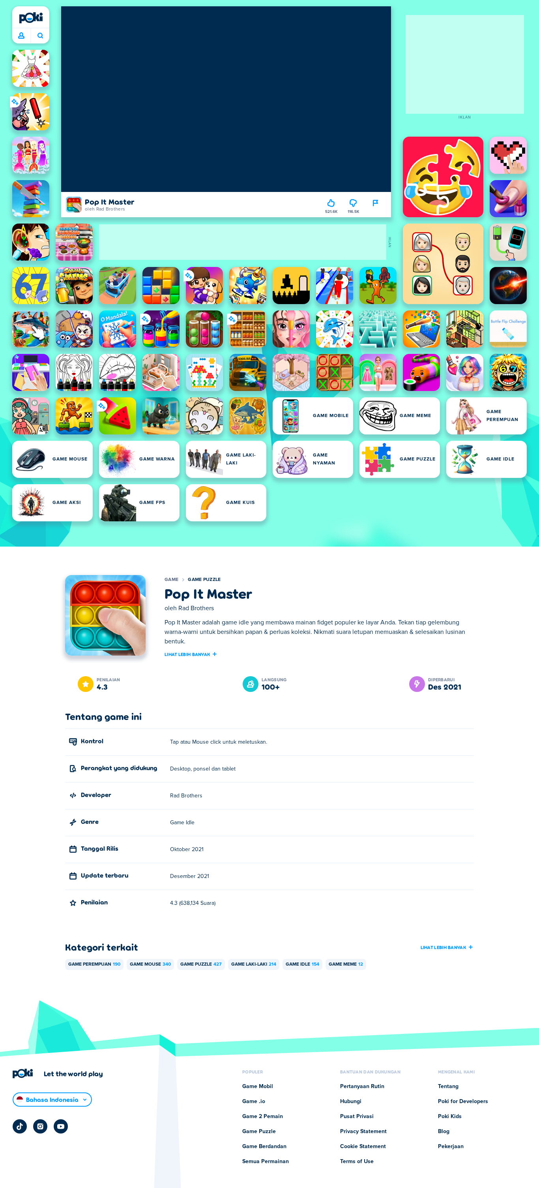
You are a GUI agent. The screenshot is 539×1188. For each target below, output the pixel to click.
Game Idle (302, 964)
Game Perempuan (94, 964)
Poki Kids (450, 1116)
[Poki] (31, 17)
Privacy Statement (363, 1131)
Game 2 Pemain (262, 1116)
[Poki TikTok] (20, 1126)
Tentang (448, 1086)
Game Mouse (150, 964)
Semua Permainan (265, 1161)
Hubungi (350, 1101)
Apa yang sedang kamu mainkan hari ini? (40, 35)
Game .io (253, 1101)
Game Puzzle (204, 579)
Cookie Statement (363, 1146)
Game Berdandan (264, 1146)
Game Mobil (257, 1086)
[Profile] (21, 35)
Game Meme (346, 964)
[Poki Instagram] (40, 1126)
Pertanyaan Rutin (362, 1086)
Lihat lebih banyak (187, 654)
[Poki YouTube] (61, 1126)
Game (171, 579)
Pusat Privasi (357, 1116)
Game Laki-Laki (253, 964)
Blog (443, 1131)
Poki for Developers (463, 1101)
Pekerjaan (451, 1146)
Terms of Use (357, 1161)
